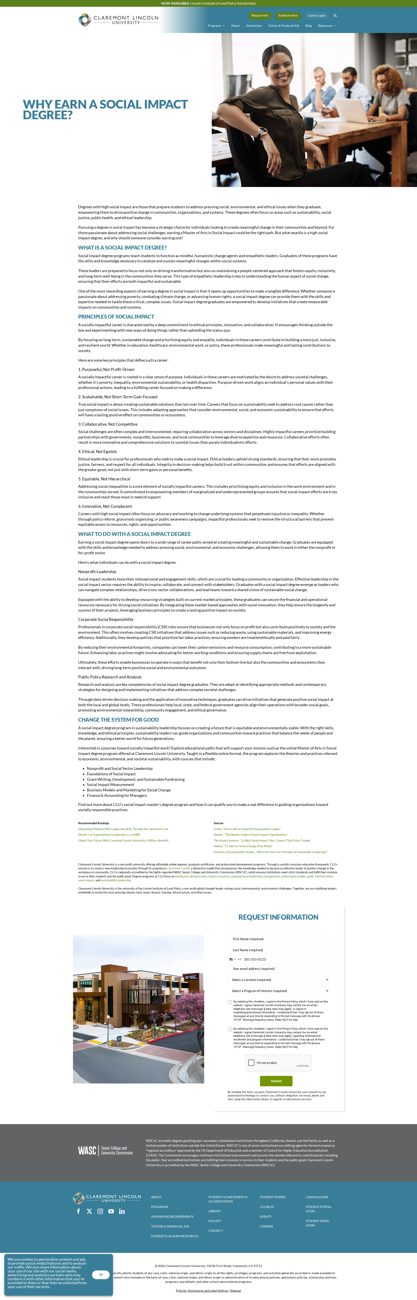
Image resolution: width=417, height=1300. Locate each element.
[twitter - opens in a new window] (89, 1211)
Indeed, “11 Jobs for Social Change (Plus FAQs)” (243, 846)
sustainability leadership (116, 880)
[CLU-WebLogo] (118, 15)
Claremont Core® (178, 868)
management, (271, 876)
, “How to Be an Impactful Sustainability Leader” (251, 829)
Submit (276, 1081)
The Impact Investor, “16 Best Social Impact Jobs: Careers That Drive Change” (262, 840)
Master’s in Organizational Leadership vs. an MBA (109, 834)
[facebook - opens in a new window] (78, 1211)
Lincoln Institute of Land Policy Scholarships (208, 3)
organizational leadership (246, 876)
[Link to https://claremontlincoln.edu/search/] (335, 15)
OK (101, 1274)
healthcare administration (191, 876)
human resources (219, 876)
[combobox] (234, 959)
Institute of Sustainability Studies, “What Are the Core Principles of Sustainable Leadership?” (271, 852)
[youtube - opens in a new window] (111, 1211)
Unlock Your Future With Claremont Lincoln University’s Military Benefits (123, 840)
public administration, (320, 876)
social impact (86, 880)
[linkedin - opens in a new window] (121, 1211)
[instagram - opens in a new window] (100, 1211)
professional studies (293, 876)
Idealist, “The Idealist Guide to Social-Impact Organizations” (251, 834)
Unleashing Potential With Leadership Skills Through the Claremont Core (123, 829)
